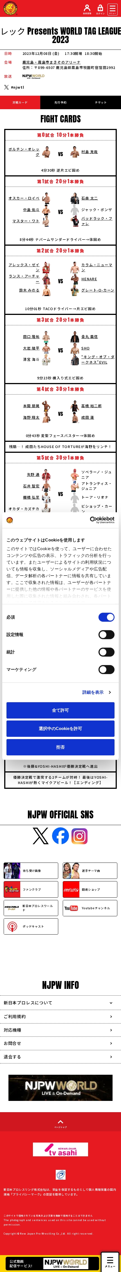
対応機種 (12, 1030)
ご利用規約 (15, 1016)
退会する (12, 1057)
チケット (101, 102)
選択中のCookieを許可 (60, 728)
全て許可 (60, 710)
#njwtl (17, 87)
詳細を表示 (93, 692)
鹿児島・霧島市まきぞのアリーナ (52, 62)
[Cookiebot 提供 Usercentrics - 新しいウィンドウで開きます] (90, 520)
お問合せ (12, 1043)
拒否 (60, 747)
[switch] (106, 634)
